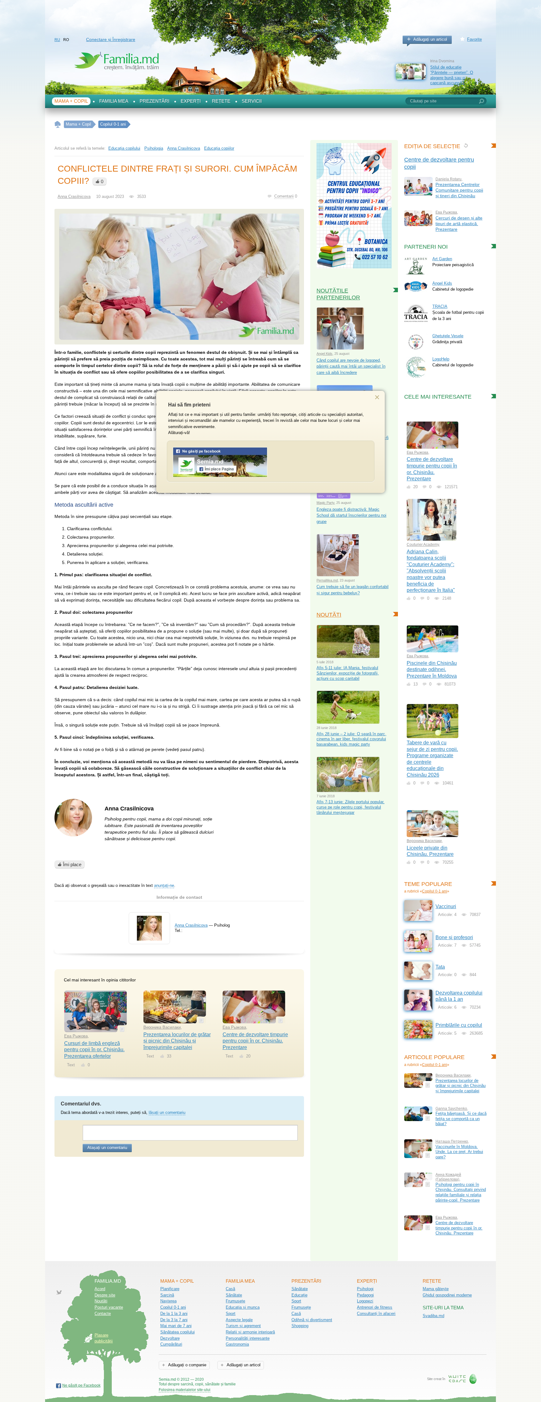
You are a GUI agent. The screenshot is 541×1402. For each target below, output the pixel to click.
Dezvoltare (170, 1338)
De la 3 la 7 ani (174, 1319)
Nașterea (168, 1301)
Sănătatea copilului (177, 1332)
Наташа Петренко (451, 1141)
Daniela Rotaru (448, 179)
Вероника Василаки (162, 1027)
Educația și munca (243, 1307)
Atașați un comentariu (107, 1147)
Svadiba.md (433, 1315)
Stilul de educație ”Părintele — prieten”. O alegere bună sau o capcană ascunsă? (451, 75)
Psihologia (153, 148)
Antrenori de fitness (374, 1307)
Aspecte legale (239, 1319)
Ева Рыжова (76, 1036)
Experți (191, 101)
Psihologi (365, 1288)
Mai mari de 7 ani (176, 1325)
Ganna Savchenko (451, 1108)
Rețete (221, 101)
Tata (440, 967)
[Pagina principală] (57, 124)
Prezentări (154, 101)
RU (57, 40)
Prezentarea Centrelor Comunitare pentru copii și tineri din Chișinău (459, 190)
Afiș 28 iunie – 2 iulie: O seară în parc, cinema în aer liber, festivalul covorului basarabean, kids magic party (351, 739)
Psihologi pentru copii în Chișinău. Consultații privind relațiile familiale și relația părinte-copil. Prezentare (460, 1192)
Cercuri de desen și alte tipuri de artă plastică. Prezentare (458, 223)
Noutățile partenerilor (338, 294)
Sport (230, 1313)
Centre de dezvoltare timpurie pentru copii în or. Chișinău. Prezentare (255, 1041)
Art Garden (442, 258)
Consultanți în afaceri (376, 1313)
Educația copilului (124, 148)
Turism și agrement (243, 1325)
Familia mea (113, 101)
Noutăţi (101, 1301)
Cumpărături (171, 1344)
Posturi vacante (109, 1307)
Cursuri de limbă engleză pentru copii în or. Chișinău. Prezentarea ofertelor (94, 1050)
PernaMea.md (327, 580)
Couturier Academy (423, 544)
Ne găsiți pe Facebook (81, 1385)
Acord (100, 1288)
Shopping (299, 1325)
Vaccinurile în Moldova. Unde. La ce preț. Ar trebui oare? (459, 1151)
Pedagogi (365, 1295)
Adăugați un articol (430, 39)
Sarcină (167, 1295)
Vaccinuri (445, 906)
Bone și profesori (454, 937)
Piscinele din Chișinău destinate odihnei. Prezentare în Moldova (432, 669)
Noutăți (329, 615)
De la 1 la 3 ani (174, 1313)
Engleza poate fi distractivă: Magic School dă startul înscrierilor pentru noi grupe (351, 515)
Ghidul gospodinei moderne (447, 1295)
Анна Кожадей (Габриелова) (448, 1177)
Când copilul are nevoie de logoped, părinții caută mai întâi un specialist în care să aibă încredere (351, 366)
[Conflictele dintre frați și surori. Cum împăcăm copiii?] (179, 276)
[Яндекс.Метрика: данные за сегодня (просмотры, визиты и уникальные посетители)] (254, 1380)
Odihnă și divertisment (311, 1319)
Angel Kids (324, 353)
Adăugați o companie (186, 1365)
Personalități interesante (248, 1338)
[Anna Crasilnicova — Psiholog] (149, 939)
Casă (230, 1288)
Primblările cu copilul (458, 1025)
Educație (299, 1295)
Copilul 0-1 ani (434, 891)
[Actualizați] (465, 145)
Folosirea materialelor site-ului (184, 1390)
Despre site (105, 1295)
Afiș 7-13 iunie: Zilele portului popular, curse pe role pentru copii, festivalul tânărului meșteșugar (350, 807)
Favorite (474, 39)
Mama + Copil (71, 101)
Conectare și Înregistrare (110, 39)
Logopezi (365, 1301)
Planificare (169, 1288)
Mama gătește (436, 1288)
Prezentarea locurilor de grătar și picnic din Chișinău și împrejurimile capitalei (177, 1041)
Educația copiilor (219, 148)
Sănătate (234, 1295)
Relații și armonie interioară (250, 1332)
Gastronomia (237, 1344)
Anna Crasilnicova (183, 148)
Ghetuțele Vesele (447, 336)
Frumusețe (235, 1301)
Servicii (252, 101)
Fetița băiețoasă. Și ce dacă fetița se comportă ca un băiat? (461, 1118)
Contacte (103, 1313)
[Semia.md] (220, 475)
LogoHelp (440, 359)
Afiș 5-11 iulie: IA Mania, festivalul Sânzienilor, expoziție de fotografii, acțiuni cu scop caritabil (348, 672)
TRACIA (439, 306)
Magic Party (325, 502)
